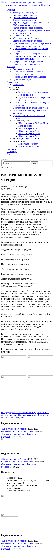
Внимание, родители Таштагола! (17, 431)
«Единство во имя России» (14, 429)
